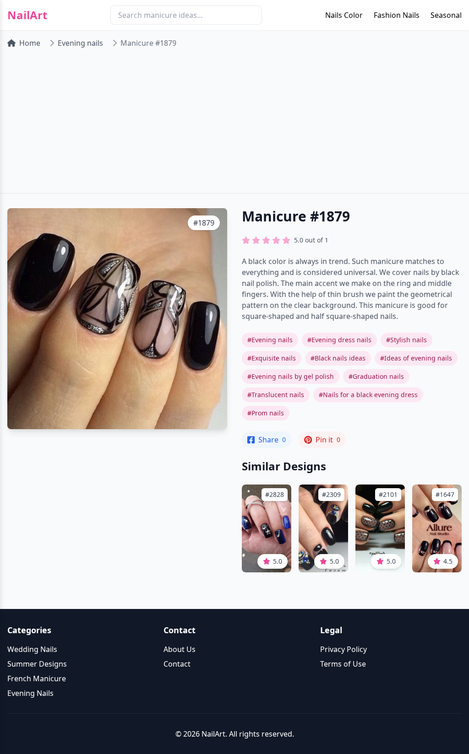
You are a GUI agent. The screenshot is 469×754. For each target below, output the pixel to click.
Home (29, 43)
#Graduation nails (376, 376)
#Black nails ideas (338, 358)
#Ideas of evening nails (416, 358)
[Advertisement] (234, 124)
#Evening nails (270, 339)
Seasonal (446, 15)
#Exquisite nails (271, 358)
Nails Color (344, 15)
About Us (180, 649)
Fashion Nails (397, 15)
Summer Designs (37, 664)
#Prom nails (265, 413)
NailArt (27, 15)
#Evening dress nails (339, 339)
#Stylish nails (406, 339)
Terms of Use (343, 664)
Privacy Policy (343, 649)
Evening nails (80, 43)
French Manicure (36, 678)
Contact (177, 664)
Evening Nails (30, 693)
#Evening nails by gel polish (290, 376)
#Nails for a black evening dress (368, 394)
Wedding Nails (32, 649)
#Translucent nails (275, 394)
